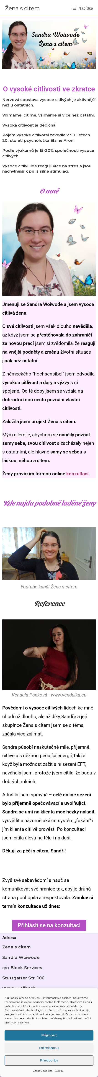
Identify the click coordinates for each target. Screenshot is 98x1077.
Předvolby (49, 1060)
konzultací (77, 473)
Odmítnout (49, 1048)
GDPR (58, 1070)
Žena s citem (22, 8)
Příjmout (49, 1035)
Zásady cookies (42, 1070)
